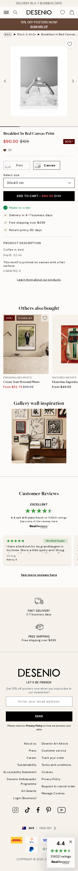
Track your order (53, 758)
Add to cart (39, 196)
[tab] (10, 125)
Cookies (47, 772)
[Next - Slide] (73, 81)
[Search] (15, 12)
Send (39, 716)
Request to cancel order (59, 786)
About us (30, 743)
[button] (61, 853)
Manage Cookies (53, 793)
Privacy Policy (34, 725)
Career (31, 758)
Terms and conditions (56, 765)
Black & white (26, 34)
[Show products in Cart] (71, 12)
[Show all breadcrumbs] (7, 34)
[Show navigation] (6, 12)
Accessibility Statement (20, 772)
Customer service (54, 750)
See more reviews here (39, 575)
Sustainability (26, 765)
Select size (11, 175)
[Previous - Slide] (5, 81)
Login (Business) (24, 798)
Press (33, 750)
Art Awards (28, 791)
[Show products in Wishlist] (62, 12)
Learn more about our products (39, 279)
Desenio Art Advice (55, 743)
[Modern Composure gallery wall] (39, 436)
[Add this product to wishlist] (70, 44)
